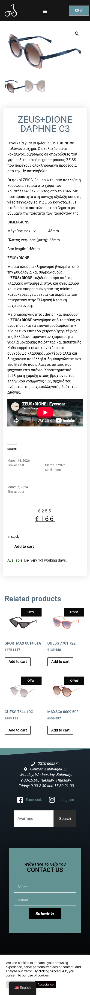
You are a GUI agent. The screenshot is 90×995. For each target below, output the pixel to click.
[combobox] (34, 818)
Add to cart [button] (18, 661)
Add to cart (24, 546)
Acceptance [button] (46, 984)
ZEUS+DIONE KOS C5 (22, 456)
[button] (45, 11)
